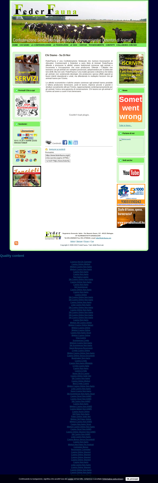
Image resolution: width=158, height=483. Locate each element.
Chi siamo (24, 45)
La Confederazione (41, 45)
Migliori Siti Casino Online (81, 323)
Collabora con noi (126, 45)
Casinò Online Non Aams (80, 470)
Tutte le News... (125, 125)
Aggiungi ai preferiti (57, 149)
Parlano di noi (128, 133)
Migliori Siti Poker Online (81, 419)
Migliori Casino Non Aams (81, 267)
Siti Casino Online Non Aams (81, 279)
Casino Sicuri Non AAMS (81, 396)
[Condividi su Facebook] (64, 144)
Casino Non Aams (80, 272)
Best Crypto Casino (81, 383)
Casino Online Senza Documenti (81, 356)
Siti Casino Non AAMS (81, 401)
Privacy (86, 241)
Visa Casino (81, 338)
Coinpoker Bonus (81, 447)
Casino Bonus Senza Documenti (81, 439)
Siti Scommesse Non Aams (81, 345)
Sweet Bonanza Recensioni (81, 348)
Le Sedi (73, 45)
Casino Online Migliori (81, 264)
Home (15, 45)
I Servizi (83, 45)
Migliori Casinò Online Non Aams (81, 427)
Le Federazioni (60, 45)
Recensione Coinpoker (81, 449)
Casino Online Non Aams (80, 282)
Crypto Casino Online (81, 350)
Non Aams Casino (80, 277)
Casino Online (81, 295)
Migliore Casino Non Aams (81, 343)
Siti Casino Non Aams (81, 378)
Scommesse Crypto (81, 340)
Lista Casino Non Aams (81, 305)
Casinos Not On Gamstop (80, 262)
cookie (70, 479)
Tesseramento (96, 45)
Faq (92, 241)
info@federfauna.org (103, 238)
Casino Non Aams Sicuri (81, 333)
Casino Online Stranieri (81, 452)
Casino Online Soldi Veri (81, 376)
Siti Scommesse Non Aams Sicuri (81, 394)
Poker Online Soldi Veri (81, 416)
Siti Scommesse (81, 287)
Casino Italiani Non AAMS (81, 409)
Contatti (110, 45)
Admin (72, 241)
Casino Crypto (81, 361)
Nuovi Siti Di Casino (81, 373)
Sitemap (79, 241)
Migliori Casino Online (81, 328)
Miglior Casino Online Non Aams (81, 353)
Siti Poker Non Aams (80, 414)
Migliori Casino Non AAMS (81, 406)
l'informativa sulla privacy (112, 479)
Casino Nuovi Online (81, 412)
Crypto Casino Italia (81, 366)
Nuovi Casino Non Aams (81, 391)
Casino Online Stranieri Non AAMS (81, 432)
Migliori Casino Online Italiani (81, 325)
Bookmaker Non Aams (81, 358)
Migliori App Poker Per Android (81, 444)
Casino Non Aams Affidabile (81, 363)
